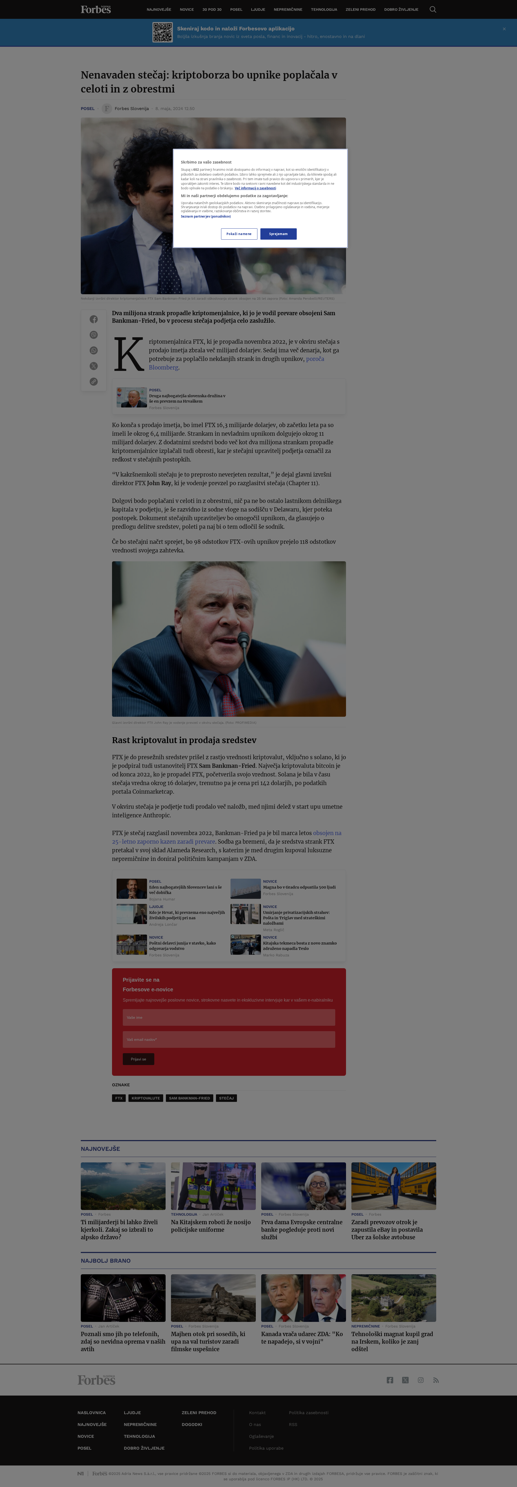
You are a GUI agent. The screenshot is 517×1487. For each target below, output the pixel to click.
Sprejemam (278, 234)
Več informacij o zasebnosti (255, 188)
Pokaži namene (238, 234)
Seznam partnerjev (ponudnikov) (206, 216)
